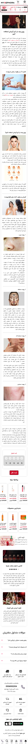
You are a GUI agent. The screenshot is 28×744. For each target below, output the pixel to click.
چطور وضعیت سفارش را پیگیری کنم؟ (17, 640)
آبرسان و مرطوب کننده (13, 40)
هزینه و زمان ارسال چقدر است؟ (18, 654)
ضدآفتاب (6, 95)
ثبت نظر (14, 472)
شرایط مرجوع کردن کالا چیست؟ (18, 661)
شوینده (11, 95)
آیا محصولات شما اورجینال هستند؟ (17, 647)
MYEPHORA (8, 2)
